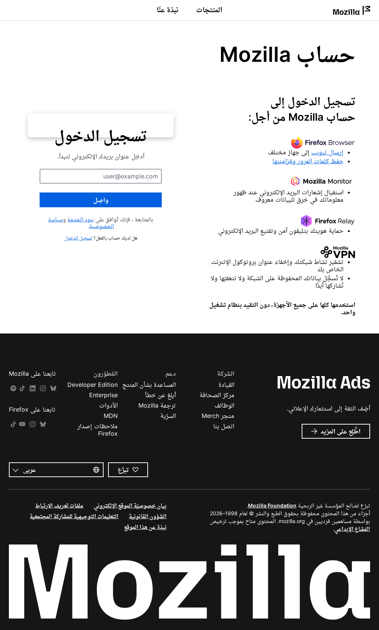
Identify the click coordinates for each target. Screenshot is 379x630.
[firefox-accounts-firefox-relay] (278, 221)
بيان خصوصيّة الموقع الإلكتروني (130, 505)
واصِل (100, 200)
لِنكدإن (32, 388)
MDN (111, 415)
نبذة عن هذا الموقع (145, 527)
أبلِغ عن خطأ (160, 395)
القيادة (226, 384)
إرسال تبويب (327, 152)
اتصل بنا (223, 426)
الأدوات (108, 405)
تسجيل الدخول (78, 238)
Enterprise (103, 395)
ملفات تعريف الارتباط (59, 505)
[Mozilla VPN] (278, 252)
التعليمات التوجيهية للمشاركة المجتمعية (74, 516)
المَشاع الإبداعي (352, 529)
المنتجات (209, 10)
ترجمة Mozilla (157, 405)
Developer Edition (92, 384)
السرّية (168, 415)
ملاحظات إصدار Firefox (97, 429)
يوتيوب (22, 424)
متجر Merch (218, 415)
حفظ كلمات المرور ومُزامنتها (307, 161)
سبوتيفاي (13, 388)
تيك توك (22, 388)
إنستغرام (42, 388)
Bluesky (53, 388)
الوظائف (224, 405)
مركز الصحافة (216, 395)
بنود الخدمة (80, 219)
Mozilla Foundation (272, 505)
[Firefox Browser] (278, 142)
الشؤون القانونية (148, 516)
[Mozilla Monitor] (278, 182)
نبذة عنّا (167, 10)
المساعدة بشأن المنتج (149, 384)
